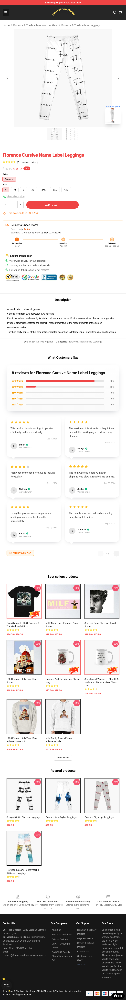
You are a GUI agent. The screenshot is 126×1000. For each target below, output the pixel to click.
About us (56, 930)
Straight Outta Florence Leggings (23, 817)
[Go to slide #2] (71, 134)
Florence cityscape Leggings (99, 817)
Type (5, 174)
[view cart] (120, 12)
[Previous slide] (7, 77)
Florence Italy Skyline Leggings (60, 817)
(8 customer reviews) (27, 162)
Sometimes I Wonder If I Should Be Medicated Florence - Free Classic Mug (101, 682)
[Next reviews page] (116, 553)
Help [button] (120, 996)
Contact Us (83, 951)
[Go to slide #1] (54, 134)
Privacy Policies (60, 939)
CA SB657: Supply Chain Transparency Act (62, 956)
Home (6, 25)
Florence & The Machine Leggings (81, 25)
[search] (115, 12)
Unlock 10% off (7, 985)
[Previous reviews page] (101, 553)
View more (63, 758)
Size (5, 184)
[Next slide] (118, 77)
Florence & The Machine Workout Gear (35, 25)
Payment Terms (85, 938)
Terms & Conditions (62, 934)
